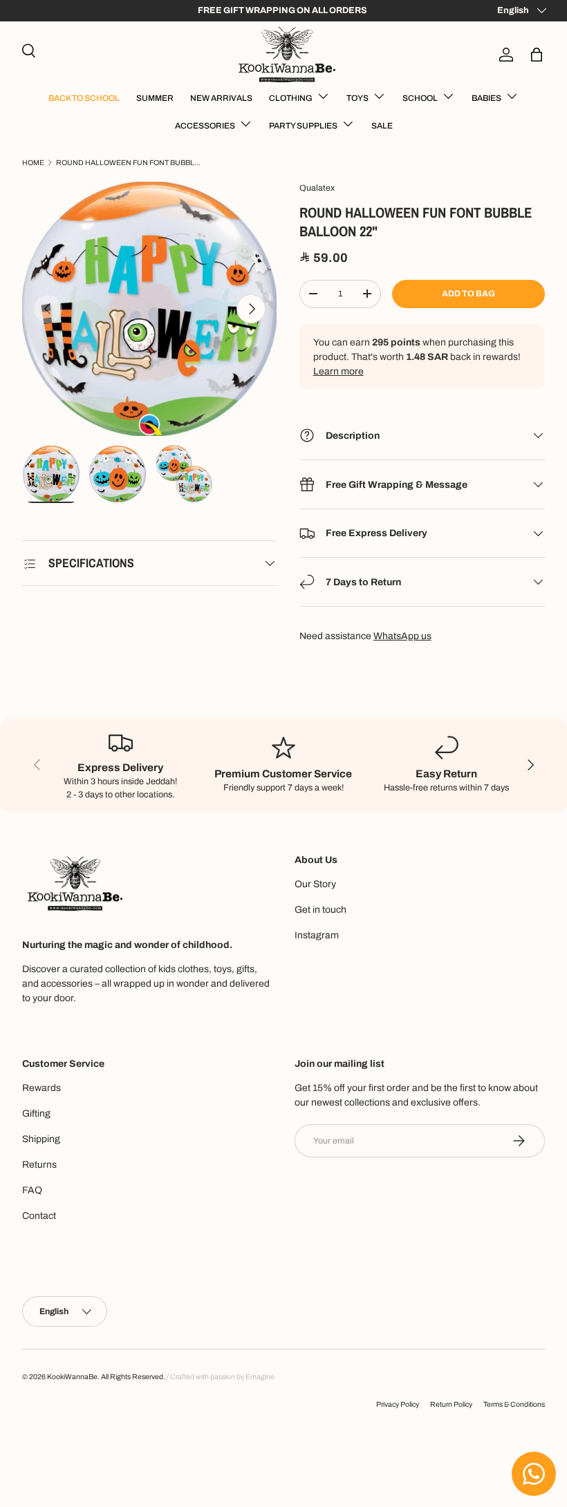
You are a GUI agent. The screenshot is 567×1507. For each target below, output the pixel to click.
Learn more (338, 371)
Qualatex (317, 188)
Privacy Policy (397, 1404)
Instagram (317, 935)
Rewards (41, 1088)
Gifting (36, 1113)
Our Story (315, 884)
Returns (39, 1164)
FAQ (32, 1190)
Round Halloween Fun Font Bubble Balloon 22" (128, 163)
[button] (536, 54)
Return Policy (451, 1404)
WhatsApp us (402, 636)
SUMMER (155, 98)
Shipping (41, 1139)
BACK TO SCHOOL (84, 98)
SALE (382, 126)
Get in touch (320, 909)
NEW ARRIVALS (221, 98)
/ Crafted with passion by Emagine (221, 1377)
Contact (39, 1216)
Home (33, 163)
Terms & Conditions (514, 1404)
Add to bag (468, 293)
